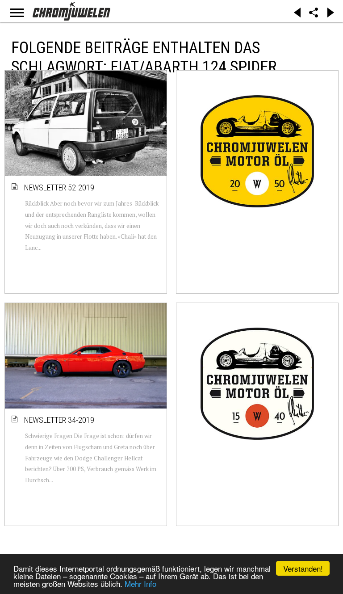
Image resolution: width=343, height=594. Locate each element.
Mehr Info (140, 583)
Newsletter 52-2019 (59, 187)
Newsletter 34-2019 (59, 420)
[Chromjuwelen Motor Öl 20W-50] (257, 151)
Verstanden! (303, 568)
